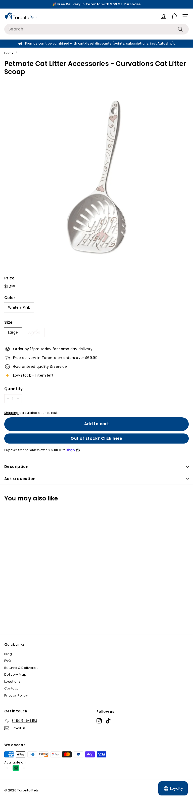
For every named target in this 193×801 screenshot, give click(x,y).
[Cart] (174, 16)
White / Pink (19, 307)
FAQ (7, 660)
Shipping (11, 413)
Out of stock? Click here (96, 438)
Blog (8, 653)
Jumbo (34, 332)
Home (8, 53)
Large (13, 332)
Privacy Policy (16, 695)
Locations (12, 681)
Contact (11, 688)
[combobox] (96, 29)
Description (16, 466)
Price (9, 278)
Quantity (13, 388)
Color (9, 297)
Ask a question (19, 478)
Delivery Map (15, 674)
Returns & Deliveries (21, 667)
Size (8, 322)
